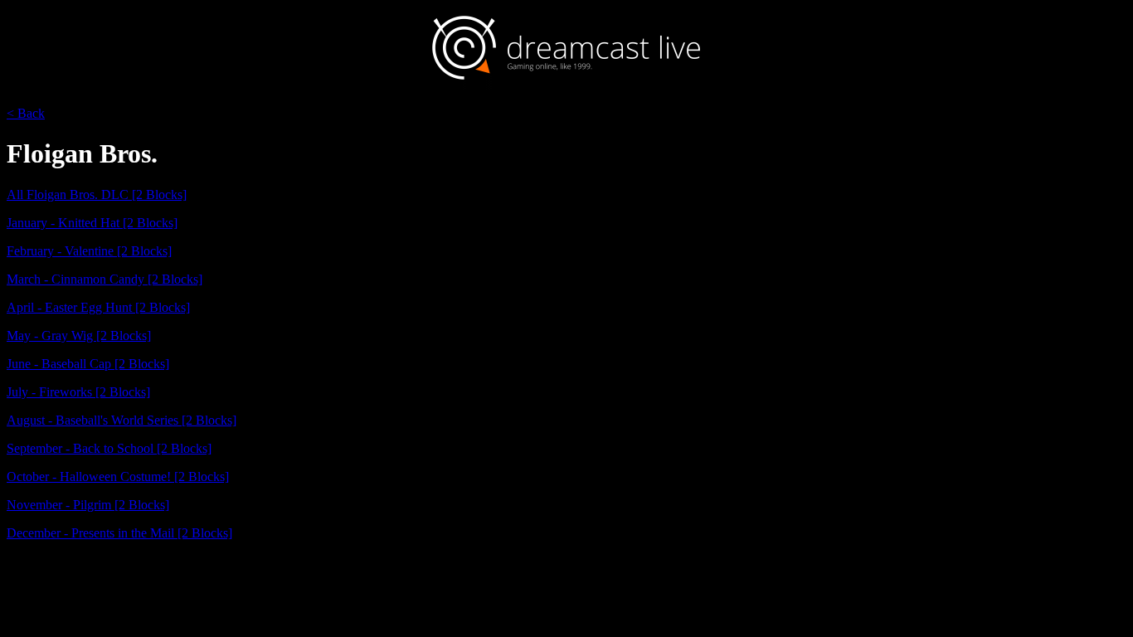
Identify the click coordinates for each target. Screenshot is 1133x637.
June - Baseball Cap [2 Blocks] (88, 364)
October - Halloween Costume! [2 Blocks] (118, 476)
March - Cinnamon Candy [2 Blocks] (104, 279)
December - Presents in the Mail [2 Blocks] (119, 533)
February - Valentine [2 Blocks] (89, 251)
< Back (26, 113)
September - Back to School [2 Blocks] (109, 448)
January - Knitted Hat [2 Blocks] (92, 223)
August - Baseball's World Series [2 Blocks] (121, 420)
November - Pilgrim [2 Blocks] (88, 505)
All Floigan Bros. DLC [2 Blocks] (97, 194)
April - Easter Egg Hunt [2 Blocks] (98, 307)
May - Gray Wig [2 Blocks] (79, 335)
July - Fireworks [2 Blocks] (78, 392)
